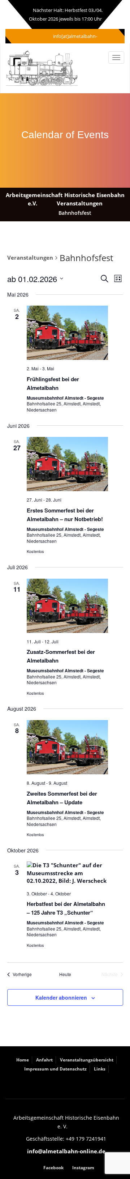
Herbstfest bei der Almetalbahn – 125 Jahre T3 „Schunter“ (66, 908)
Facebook (53, 1168)
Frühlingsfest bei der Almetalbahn (53, 383)
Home (22, 1060)
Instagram (83, 1168)
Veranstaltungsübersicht (86, 1060)
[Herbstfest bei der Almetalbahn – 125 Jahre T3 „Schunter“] (67, 873)
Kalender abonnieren (61, 997)
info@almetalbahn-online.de (66, 1151)
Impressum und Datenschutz (55, 1069)
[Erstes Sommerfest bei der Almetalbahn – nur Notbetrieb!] (67, 464)
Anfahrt (44, 1060)
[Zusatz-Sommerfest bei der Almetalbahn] (67, 606)
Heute (65, 974)
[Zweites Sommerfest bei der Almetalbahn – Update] (67, 747)
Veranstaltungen (30, 257)
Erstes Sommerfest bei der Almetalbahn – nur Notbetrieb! (65, 514)
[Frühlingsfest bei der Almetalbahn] (67, 333)
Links (99, 1069)
